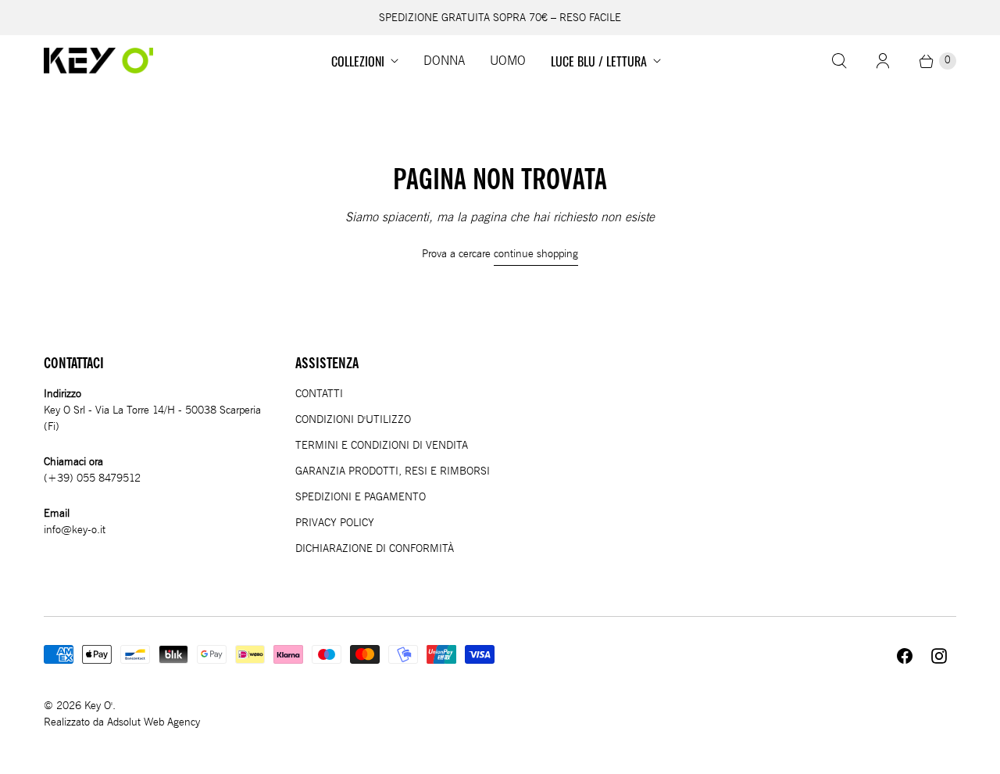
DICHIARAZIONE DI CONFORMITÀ (374, 548)
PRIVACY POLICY (334, 522)
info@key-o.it (74, 529)
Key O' (98, 705)
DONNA (444, 61)
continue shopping (536, 253)
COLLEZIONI (357, 61)
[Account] (883, 61)
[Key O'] (98, 60)
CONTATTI (319, 393)
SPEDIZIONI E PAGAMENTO (360, 496)
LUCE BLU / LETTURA (599, 61)
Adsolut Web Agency (153, 722)
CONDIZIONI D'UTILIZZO (353, 419)
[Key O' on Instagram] (939, 656)
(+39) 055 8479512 (92, 478)
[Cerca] (839, 61)
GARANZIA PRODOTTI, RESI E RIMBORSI (392, 471)
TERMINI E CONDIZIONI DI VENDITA (381, 445)
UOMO (508, 61)
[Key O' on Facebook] (905, 656)
